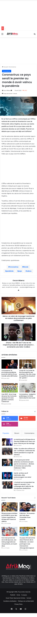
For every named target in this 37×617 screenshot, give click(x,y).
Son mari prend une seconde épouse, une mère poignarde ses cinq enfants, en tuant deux (9, 542)
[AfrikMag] (12, 34)
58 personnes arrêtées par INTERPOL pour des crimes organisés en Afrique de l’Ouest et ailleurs (9, 517)
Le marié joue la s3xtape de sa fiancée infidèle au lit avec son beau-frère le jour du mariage (24, 441)
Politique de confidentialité (26, 601)
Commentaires (29, 433)
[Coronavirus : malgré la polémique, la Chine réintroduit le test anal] (27, 387)
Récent (16, 433)
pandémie (10, 271)
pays (20, 271)
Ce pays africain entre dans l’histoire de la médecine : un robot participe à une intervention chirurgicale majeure (27, 543)
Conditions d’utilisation (10, 601)
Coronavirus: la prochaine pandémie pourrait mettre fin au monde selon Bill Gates (9, 373)
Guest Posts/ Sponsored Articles (15, 598)
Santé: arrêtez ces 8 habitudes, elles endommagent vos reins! (22, 475)
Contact (29, 598)
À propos (24, 595)
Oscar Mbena (7, 90)
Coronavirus (12, 67)
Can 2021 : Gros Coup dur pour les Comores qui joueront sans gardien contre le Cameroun (9, 397)
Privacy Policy (18, 604)
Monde (25, 267)
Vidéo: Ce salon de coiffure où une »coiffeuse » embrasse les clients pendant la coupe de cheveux (24, 452)
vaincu (29, 271)
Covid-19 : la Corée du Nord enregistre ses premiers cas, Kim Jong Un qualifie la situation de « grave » (27, 374)
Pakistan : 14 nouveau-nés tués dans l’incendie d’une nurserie (27, 516)
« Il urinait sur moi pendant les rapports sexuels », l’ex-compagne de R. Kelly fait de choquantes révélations (24, 485)
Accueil (5, 67)
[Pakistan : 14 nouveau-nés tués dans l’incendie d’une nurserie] (27, 506)
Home (18, 595)
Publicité (12, 595)
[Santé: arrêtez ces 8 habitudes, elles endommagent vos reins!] (7, 475)
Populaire (6, 433)
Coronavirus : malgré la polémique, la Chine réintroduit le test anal (27, 396)
